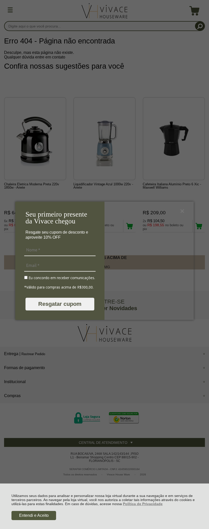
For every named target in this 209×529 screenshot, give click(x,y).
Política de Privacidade (143, 504)
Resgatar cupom (60, 304)
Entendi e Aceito (34, 515)
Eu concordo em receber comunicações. (61, 278)
